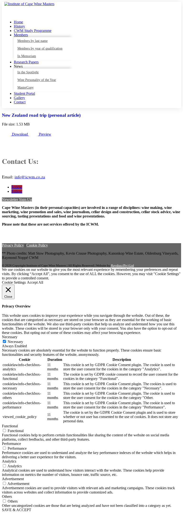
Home (18, 22)
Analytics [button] (9, 461)
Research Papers (26, 62)
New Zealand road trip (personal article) (41, 115)
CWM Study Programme (32, 31)
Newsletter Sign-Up (17, 199)
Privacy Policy (13, 245)
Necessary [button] (9, 337)
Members (21, 35)
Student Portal (24, 93)
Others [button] (7, 496)
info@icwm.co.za (30, 177)
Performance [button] (11, 444)
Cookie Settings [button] (14, 282)
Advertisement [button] (13, 479)
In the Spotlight (28, 72)
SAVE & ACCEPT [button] (16, 510)
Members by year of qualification (39, 48)
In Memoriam (26, 56)
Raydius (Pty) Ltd (122, 265)
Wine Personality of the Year (36, 80)
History (19, 26)
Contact (19, 102)
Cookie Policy (37, 245)
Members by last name (32, 41)
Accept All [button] (35, 282)
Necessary (15, 342)
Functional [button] (10, 426)
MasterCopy (25, 87)
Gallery (19, 98)
